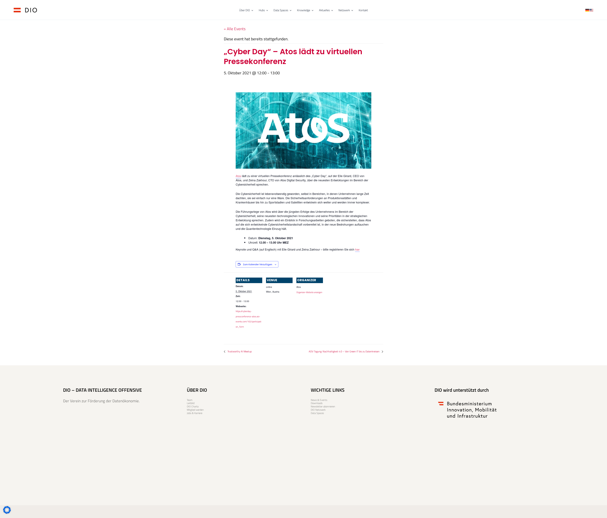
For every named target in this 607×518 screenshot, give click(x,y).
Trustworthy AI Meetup (239, 351)
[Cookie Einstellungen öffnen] (7, 512)
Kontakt (363, 10)
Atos (238, 176)
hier (357, 249)
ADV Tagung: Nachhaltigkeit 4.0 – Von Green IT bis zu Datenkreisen (344, 351)
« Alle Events (235, 29)
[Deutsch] (587, 9)
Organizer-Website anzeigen (309, 292)
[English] (591, 9)
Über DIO (244, 10)
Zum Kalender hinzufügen (257, 264)
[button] (251, 10)
